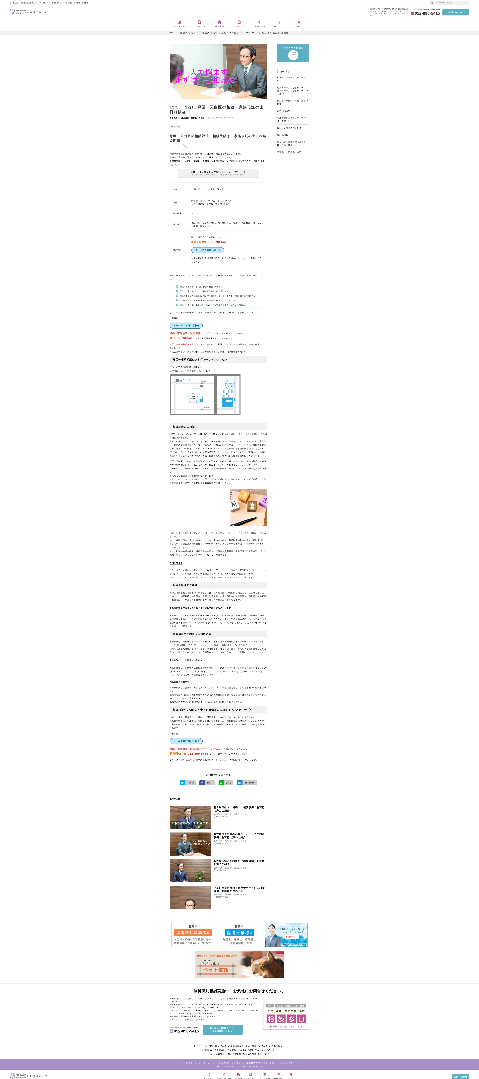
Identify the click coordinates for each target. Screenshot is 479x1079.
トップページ (200, 1046)
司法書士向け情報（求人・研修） (291, 79)
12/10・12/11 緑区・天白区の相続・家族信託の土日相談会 (267, 33)
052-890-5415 (218, 242)
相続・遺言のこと (217, 1046)
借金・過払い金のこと (256, 1046)
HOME (172, 33)
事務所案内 (219, 1050)
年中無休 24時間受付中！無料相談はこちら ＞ (222, 1029)
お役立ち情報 (249, 1054)
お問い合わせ (456, 12)
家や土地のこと (277, 1046)
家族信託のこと (236, 1046)
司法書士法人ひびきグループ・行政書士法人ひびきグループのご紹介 (202, 33)
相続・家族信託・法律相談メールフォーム (194, 333)
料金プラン (260, 1050)
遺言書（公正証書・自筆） (290, 152)
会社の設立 (207, 1050)
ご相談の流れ (246, 1050)
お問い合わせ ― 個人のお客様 (226, 1054)
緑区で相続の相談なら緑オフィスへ (187, 344)
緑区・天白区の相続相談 (289, 128)
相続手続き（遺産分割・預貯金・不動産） (188, 118)
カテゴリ (285, 71)
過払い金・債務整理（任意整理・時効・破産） (291, 143)
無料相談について (236, 33)
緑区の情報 (282, 135)
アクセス (272, 1050)
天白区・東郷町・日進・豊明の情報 (292, 102)
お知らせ (262, 1054)
